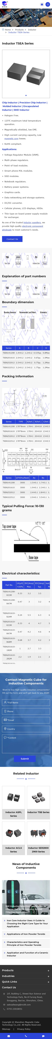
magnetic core (11, 138)
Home (8, 30)
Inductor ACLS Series (15, 838)
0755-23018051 (14, 1009)
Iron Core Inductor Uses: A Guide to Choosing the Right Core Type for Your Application (27, 923)
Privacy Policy (23, 1029)
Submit (25, 758)
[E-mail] (8, 1036)
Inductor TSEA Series (18, 32)
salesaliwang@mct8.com (19, 1005)
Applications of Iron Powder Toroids (26, 934)
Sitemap (6, 1029)
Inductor (32, 30)
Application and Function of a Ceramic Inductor (27, 954)
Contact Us (12, 239)
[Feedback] (43, 1036)
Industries (8, 976)
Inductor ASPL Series (15, 802)
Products (19, 30)
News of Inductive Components (26, 865)
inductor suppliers (32, 222)
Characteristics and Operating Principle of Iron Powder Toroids (24, 943)
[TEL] (25, 1036)
